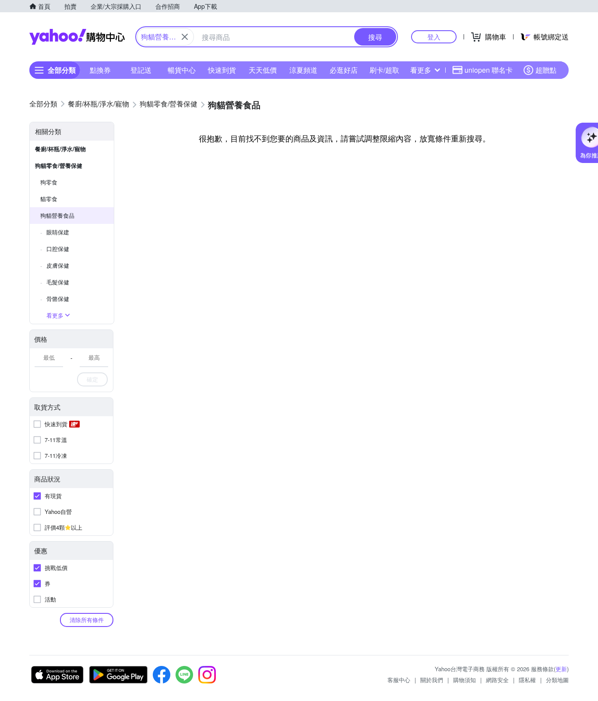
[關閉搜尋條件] (184, 37)
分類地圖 (557, 680)
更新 (561, 669)
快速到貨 (222, 70)
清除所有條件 (87, 620)
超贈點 (545, 70)
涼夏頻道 (303, 70)
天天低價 (263, 70)
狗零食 (48, 182)
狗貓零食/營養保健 (58, 165)
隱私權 (527, 680)
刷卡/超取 (384, 70)
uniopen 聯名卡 (488, 70)
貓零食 (48, 199)
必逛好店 (344, 70)
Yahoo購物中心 (77, 36)
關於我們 (431, 680)
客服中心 (398, 680)
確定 (92, 379)
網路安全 (497, 680)
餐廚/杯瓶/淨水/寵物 (60, 149)
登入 (433, 36)
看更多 (420, 70)
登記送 (140, 70)
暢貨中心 (182, 70)
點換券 (100, 70)
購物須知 (464, 680)
